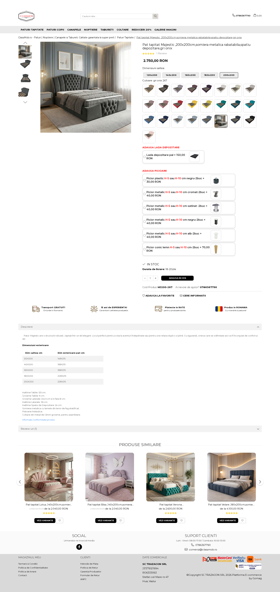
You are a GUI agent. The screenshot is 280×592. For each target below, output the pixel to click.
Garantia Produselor (90, 571)
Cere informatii (194, 295)
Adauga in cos (177, 278)
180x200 (209, 75)
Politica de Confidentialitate (33, 567)
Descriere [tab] (27, 326)
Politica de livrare (27, 571)
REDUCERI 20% (141, 29)
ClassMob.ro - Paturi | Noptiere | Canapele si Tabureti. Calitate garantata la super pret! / (67, 37)
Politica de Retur (89, 567)
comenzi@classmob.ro (202, 549)
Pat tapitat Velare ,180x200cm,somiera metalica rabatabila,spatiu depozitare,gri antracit (231, 504)
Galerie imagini (165, 29)
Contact (22, 575)
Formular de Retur (90, 575)
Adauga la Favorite (159, 295)
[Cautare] (155, 16)
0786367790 (203, 545)
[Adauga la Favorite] (59, 520)
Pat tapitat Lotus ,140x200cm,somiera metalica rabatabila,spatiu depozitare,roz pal (49, 504)
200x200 (229, 75)
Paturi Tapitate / (126, 37)
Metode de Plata (89, 563)
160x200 (190, 75)
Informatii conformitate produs (38, 419)
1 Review (161, 53)
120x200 (152, 75)
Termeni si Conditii (27, 563)
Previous (25, 43)
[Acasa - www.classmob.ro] (34, 16)
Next (25, 101)
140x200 (171, 75)
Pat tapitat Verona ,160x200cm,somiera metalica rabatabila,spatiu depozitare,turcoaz (171, 504)
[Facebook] (79, 547)
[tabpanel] (86, 87)
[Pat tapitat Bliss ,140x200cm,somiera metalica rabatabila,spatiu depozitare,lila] (109, 477)
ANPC (83, 579)
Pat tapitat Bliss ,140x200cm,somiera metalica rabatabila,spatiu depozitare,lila (110, 504)
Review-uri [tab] (29, 428)
